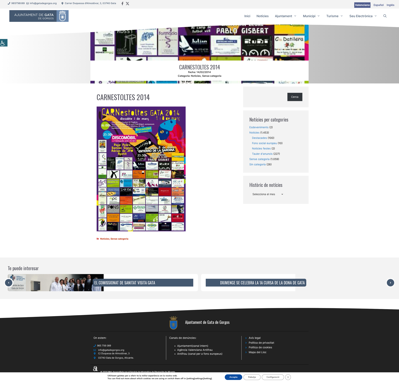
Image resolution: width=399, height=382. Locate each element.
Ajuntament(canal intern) (192, 345)
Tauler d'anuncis (262, 153)
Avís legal (255, 337)
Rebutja (252, 377)
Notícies (263, 16)
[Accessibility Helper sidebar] (3, 42)
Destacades (259, 137)
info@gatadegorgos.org (43, 3)
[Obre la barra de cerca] (385, 16)
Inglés (390, 5)
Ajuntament (283, 16)
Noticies (196, 75)
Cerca (294, 96)
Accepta (233, 377)
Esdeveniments (259, 127)
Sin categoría (257, 164)
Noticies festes (261, 148)
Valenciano (362, 5)
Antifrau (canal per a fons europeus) (199, 353)
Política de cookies (260, 347)
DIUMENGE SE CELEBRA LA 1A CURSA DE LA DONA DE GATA (262, 282)
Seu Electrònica (361, 16)
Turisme (332, 16)
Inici (247, 16)
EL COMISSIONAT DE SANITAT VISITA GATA (124, 282)
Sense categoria (211, 75)
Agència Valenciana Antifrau (195, 349)
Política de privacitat (261, 342)
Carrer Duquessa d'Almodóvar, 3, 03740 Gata (90, 3)
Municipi (309, 16)
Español (379, 5)
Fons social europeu (264, 143)
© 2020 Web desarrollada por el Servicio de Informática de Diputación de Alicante (137, 372)
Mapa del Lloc (257, 352)
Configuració (273, 377)
